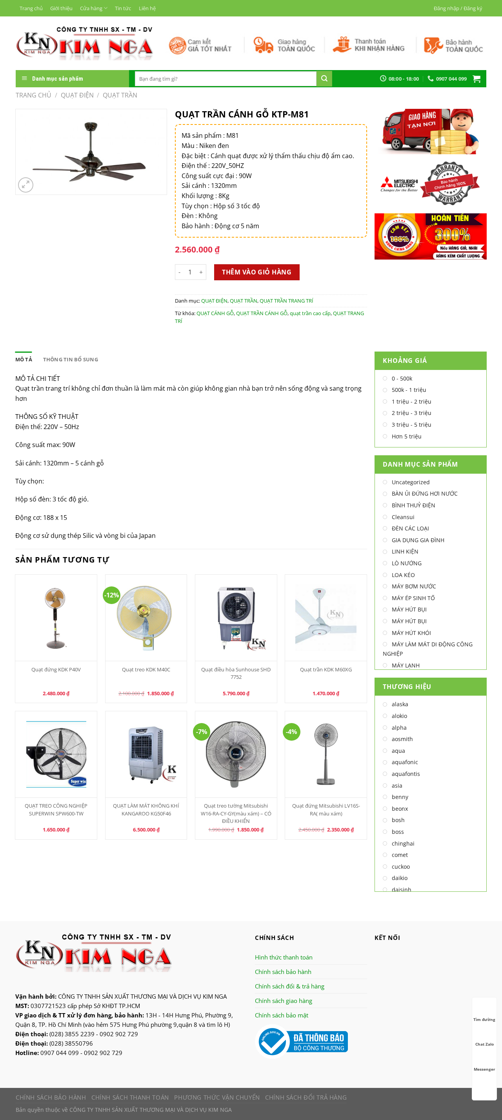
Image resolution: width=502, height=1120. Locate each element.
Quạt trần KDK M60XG (326, 669)
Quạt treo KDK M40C (146, 669)
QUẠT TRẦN (120, 95)
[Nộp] (324, 79)
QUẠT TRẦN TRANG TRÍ (286, 300)
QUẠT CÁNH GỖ (215, 313)
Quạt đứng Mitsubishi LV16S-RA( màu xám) (326, 809)
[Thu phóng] (25, 185)
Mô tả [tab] (23, 359)
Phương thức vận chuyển (217, 1097)
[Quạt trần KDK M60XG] (326, 618)
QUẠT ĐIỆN (77, 95)
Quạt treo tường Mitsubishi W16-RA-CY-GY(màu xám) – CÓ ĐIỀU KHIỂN (236, 813)
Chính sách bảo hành (283, 972)
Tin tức (123, 8)
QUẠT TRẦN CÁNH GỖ (261, 313)
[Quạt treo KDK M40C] (146, 618)
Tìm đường (484, 1019)
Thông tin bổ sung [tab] (70, 359)
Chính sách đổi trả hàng (306, 1097)
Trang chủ (31, 8)
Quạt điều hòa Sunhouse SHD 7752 (236, 673)
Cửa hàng (91, 8)
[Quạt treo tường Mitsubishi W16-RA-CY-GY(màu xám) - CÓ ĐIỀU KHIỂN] (236, 754)
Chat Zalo (484, 1044)
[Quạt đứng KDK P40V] (56, 618)
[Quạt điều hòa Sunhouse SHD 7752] (236, 618)
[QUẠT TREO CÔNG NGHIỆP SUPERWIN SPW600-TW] (56, 754)
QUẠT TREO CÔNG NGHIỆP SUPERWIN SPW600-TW (56, 809)
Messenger (484, 1069)
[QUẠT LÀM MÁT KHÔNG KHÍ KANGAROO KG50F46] (146, 754)
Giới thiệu (61, 8)
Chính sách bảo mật (281, 1015)
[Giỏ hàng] (476, 78)
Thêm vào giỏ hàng (256, 272)
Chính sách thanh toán (130, 1097)
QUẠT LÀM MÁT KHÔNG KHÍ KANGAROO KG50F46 (146, 809)
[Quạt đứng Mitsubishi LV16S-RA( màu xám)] (326, 754)
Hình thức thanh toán (284, 957)
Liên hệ (147, 8)
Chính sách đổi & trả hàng (289, 986)
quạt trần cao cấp (310, 313)
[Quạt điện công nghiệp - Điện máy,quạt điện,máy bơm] (84, 43)
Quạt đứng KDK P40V (56, 669)
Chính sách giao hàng (283, 1001)
